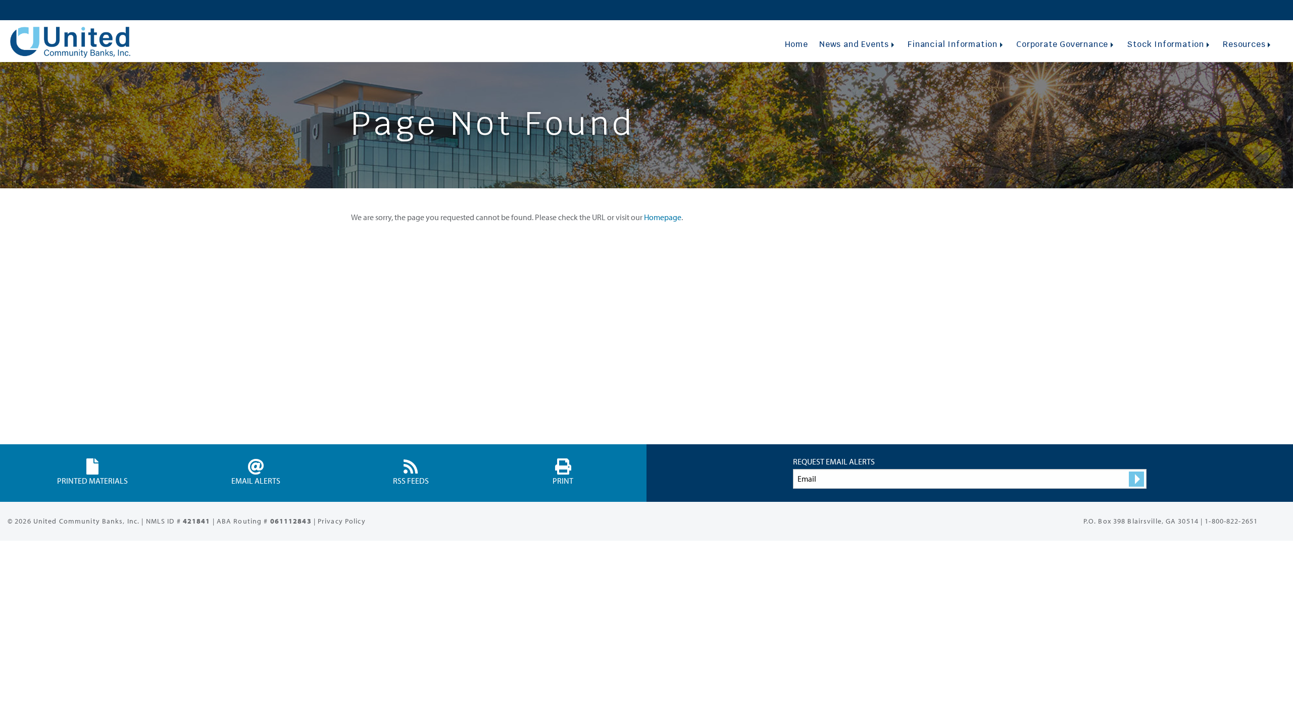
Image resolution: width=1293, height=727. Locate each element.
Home (796, 44)
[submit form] (1136, 479)
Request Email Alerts (834, 461)
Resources (1244, 44)
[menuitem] (796, 44)
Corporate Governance (1062, 44)
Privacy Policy (342, 521)
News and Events (854, 44)
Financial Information (953, 44)
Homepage (662, 217)
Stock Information (1165, 44)
